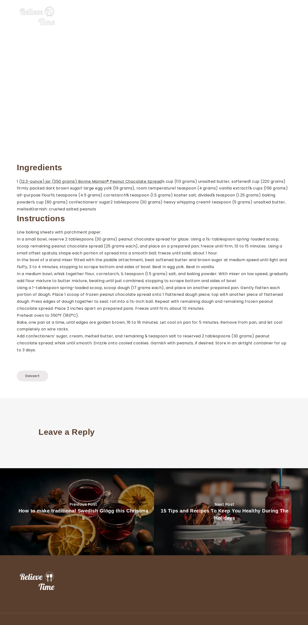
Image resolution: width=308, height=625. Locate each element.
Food (214, 16)
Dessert (233, 16)
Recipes (270, 16)
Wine (251, 16)
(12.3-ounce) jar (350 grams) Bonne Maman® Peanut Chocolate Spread (90, 181)
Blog (287, 16)
